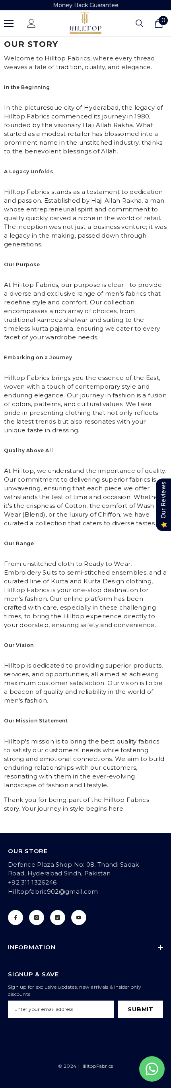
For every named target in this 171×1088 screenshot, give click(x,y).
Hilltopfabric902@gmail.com (53, 891)
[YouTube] (78, 917)
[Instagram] (36, 917)
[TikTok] (57, 917)
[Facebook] (15, 917)
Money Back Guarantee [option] (86, 5)
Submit (140, 1009)
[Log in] (31, 23)
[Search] (139, 23)
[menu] (9, 23)
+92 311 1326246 (32, 882)
